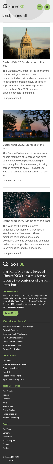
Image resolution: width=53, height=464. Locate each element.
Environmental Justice (12, 368)
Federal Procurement (12, 376)
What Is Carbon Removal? (14, 321)
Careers (6, 433)
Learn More (10, 313)
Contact (6, 448)
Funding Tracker (10, 414)
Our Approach (9, 355)
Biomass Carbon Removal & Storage (18, 326)
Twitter (10, 460)
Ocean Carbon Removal (13, 341)
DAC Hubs (7, 360)
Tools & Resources (11, 386)
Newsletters (8, 406)
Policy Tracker (9, 410)
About (5, 424)
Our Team (7, 429)
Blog (5, 402)
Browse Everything (11, 418)
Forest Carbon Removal (13, 338)
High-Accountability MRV (13, 379)
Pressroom (7, 437)
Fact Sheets (8, 391)
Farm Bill (6, 372)
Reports (6, 395)
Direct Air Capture (10, 330)
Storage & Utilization (11, 349)
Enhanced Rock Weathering (15, 334)
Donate (6, 444)
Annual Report (9, 440)
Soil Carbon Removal (12, 345)
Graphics (6, 399)
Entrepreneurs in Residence (14, 364)
